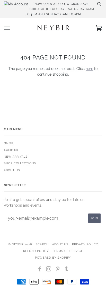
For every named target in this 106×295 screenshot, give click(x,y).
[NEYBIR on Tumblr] (66, 270)
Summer (11, 149)
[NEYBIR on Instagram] (48, 270)
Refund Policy (36, 251)
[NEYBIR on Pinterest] (57, 270)
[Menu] (7, 28)
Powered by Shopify (53, 257)
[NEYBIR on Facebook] (39, 270)
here (89, 69)
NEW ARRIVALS (16, 156)
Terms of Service (67, 251)
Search (42, 244)
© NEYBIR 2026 (20, 244)
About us (12, 170)
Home (8, 143)
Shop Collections (20, 163)
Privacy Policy (85, 244)
